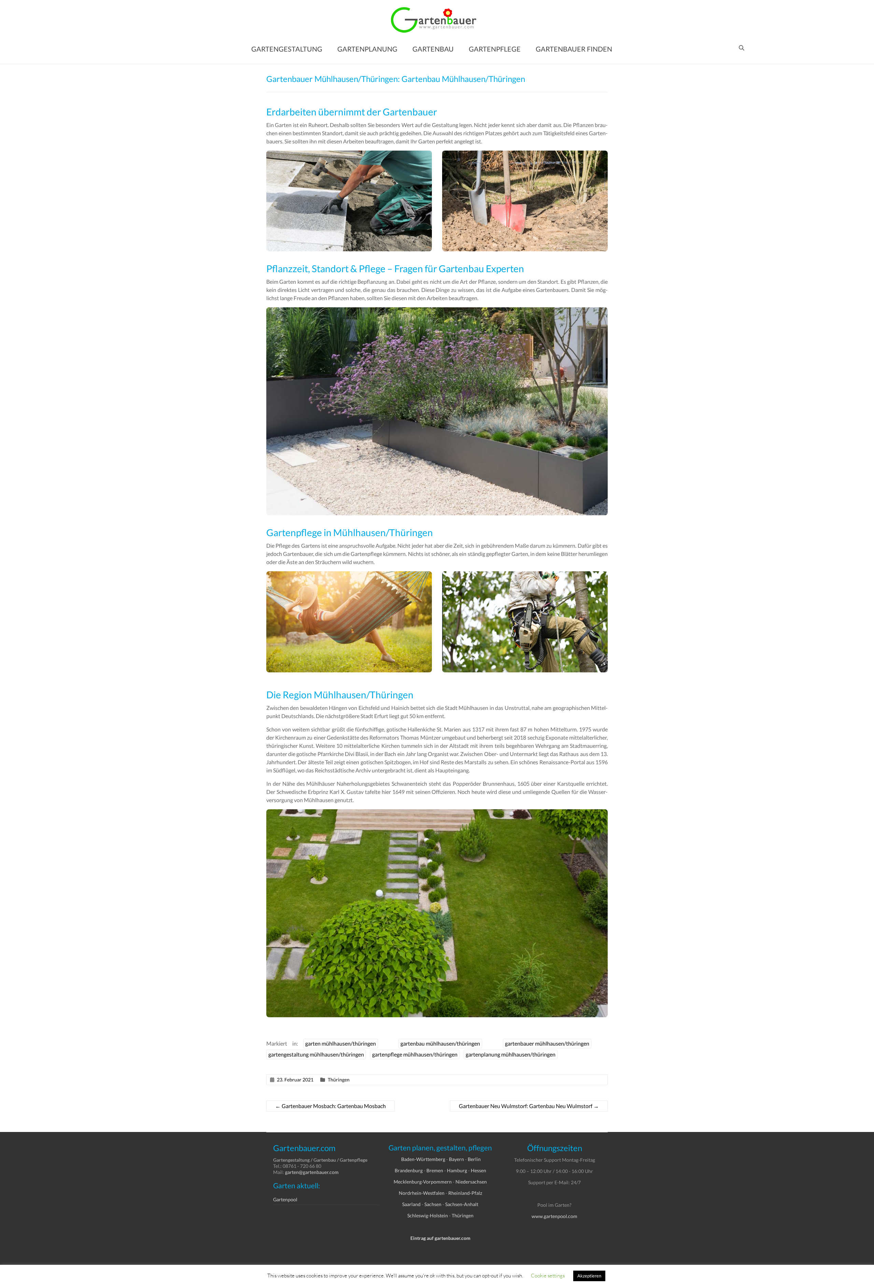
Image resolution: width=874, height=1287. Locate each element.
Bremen (434, 1170)
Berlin (474, 1159)
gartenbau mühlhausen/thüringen (440, 1043)
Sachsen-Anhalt (461, 1204)
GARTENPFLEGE (495, 49)
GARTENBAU (433, 49)
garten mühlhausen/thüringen (340, 1043)
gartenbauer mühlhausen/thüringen (547, 1043)
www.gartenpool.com (554, 1216)
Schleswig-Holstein (427, 1215)
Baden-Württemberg (423, 1159)
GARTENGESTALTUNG (286, 49)
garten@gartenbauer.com (312, 1172)
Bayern (456, 1159)
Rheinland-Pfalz (465, 1193)
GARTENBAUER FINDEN (574, 49)
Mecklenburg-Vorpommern (423, 1182)
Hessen (478, 1170)
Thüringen (339, 1079)
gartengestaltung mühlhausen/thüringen (316, 1054)
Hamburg (457, 1170)
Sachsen (432, 1204)
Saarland (411, 1204)
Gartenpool (285, 1199)
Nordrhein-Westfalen (422, 1193)
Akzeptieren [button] (589, 1275)
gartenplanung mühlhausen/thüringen (510, 1054)
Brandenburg (409, 1170)
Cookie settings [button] (548, 1275)
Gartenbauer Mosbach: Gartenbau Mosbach (330, 1106)
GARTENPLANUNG (367, 49)
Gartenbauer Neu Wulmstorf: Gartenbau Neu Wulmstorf (529, 1106)
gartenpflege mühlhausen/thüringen (414, 1054)
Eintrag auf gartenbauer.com (440, 1238)
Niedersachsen (471, 1182)
